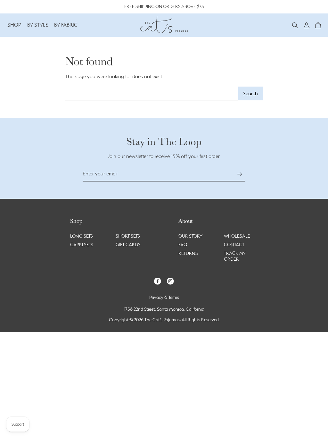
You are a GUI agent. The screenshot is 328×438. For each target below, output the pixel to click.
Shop (14, 25)
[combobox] (152, 93)
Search (250, 93)
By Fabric (66, 25)
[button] (295, 25)
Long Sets (81, 236)
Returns (188, 253)
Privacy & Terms (164, 297)
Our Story (190, 236)
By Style (37, 25)
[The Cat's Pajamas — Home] (164, 24)
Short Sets (128, 236)
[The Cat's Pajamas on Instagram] (170, 281)
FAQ (182, 244)
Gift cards (128, 244)
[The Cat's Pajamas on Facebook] (157, 281)
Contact (234, 244)
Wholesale (237, 236)
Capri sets (81, 244)
